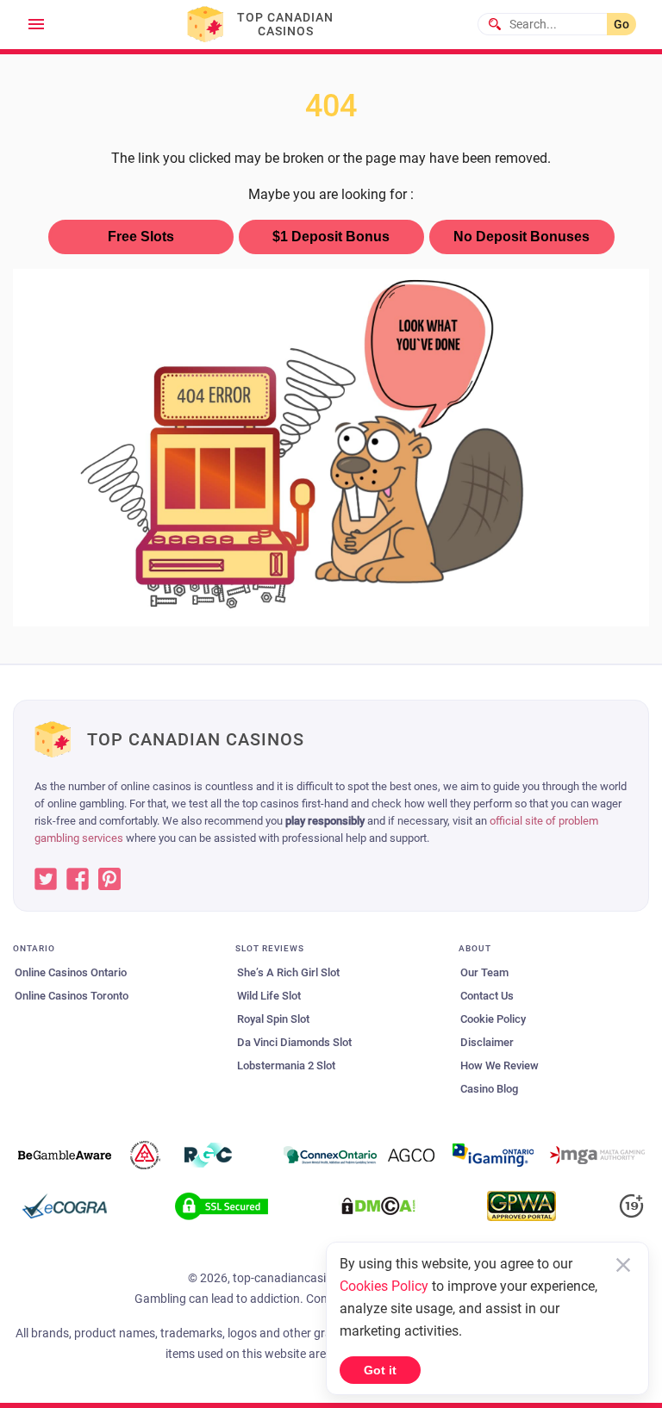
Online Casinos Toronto (71, 995)
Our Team (484, 972)
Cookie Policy (493, 1018)
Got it (380, 1370)
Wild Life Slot (269, 995)
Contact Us (487, 995)
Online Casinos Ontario (71, 972)
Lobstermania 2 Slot (286, 1065)
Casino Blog (489, 1088)
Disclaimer (487, 1042)
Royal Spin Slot (273, 1018)
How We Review (499, 1065)
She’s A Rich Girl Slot (288, 972)
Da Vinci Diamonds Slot (294, 1042)
